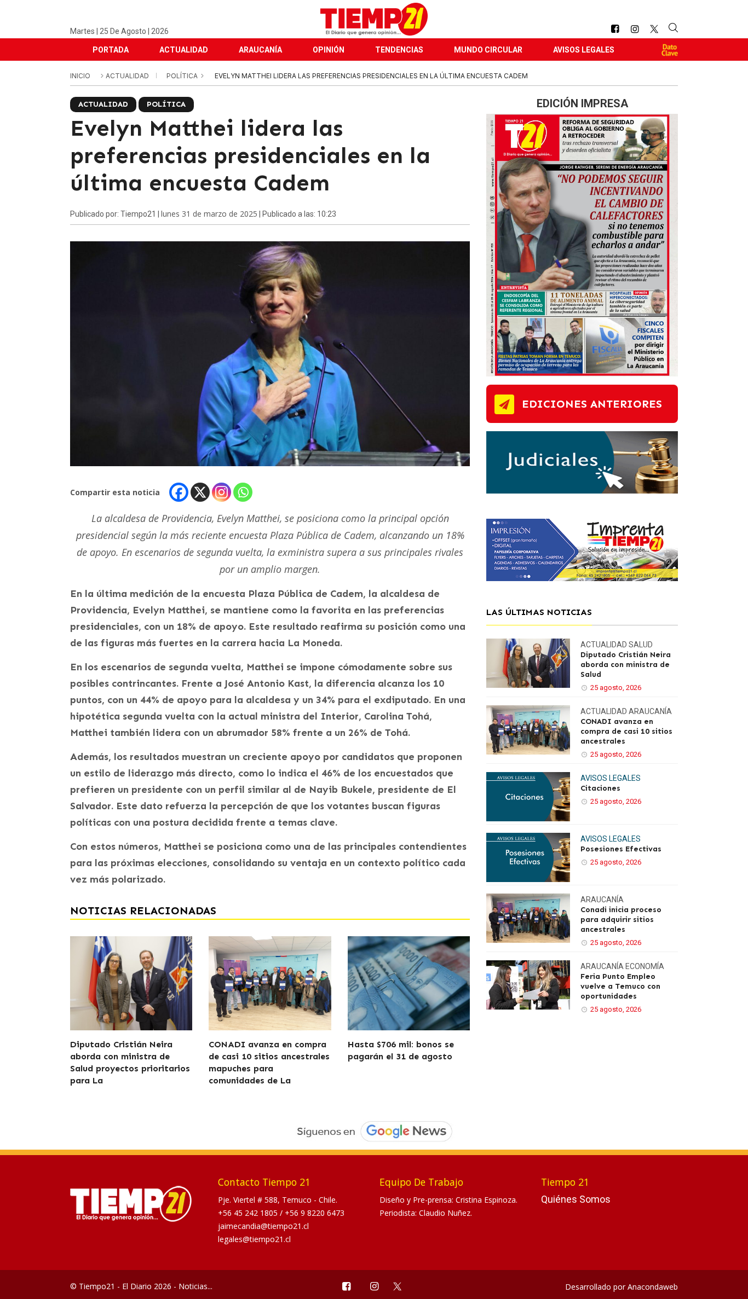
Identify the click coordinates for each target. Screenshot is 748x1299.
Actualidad (183, 49)
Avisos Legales (583, 49)
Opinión (328, 49)
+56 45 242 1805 (249, 1213)
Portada (111, 49)
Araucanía (260, 49)
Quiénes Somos (576, 1199)
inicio (80, 76)
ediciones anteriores (592, 403)
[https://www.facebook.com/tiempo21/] (615, 29)
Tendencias (399, 49)
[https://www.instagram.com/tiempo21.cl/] (634, 29)
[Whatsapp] (242, 492)
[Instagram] (221, 492)
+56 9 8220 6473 (314, 1213)
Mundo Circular (488, 49)
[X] (200, 492)
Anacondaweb (653, 1286)
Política (182, 76)
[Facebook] (178, 492)
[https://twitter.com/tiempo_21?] (654, 29)
